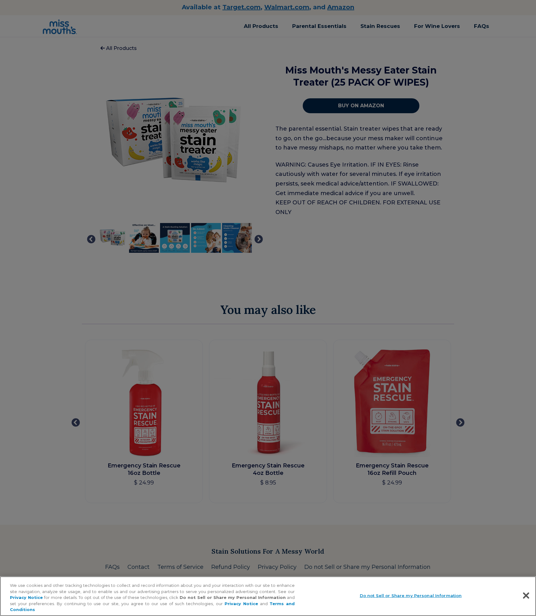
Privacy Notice (26, 597)
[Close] (526, 595)
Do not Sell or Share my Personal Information (411, 595)
